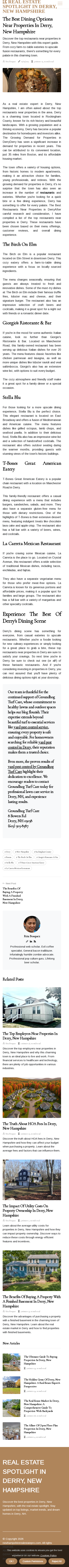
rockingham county (43, 852)
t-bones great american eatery (32, 862)
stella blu (10, 862)
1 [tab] (32, 87)
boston (8, 857)
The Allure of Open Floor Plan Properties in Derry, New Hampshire (41, 1429)
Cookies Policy (48, 1555)
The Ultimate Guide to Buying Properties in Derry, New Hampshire (40, 1360)
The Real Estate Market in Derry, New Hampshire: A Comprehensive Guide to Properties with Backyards (41, 1406)
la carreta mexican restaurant (18, 868)
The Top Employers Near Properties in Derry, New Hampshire (30, 1035)
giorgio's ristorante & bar (48, 857)
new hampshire (23, 852)
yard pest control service (31, 727)
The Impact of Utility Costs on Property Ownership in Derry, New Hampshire (28, 1211)
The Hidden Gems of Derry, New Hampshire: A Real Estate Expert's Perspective (42, 1383)
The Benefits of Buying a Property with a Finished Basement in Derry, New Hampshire (32, 1301)
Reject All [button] (57, 1561)
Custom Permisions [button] (33, 1561)
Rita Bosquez (11, 61)
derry (8, 852)
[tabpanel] (32, 80)
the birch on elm (25, 857)
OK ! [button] (11, 1561)
